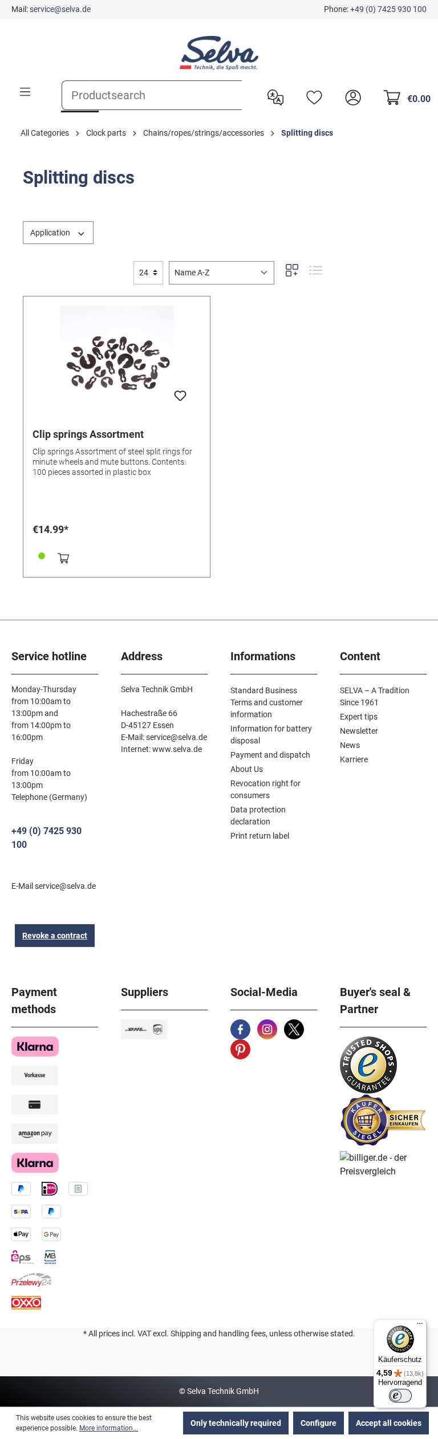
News (350, 745)
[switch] (400, 1396)
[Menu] (25, 91)
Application (51, 232)
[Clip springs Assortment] (117, 363)
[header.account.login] (350, 96)
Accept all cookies (388, 1423)
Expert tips (359, 716)
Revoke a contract (54, 935)
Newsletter (359, 730)
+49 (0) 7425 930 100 (388, 9)
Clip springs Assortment (88, 434)
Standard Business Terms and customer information (266, 702)
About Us (246, 769)
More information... (108, 1428)
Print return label (259, 835)
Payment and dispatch (270, 754)
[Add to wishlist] (180, 399)
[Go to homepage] (219, 53)
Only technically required (235, 1423)
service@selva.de (60, 9)
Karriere (354, 759)
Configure (318, 1423)
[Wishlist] (311, 96)
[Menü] (420, 1326)
